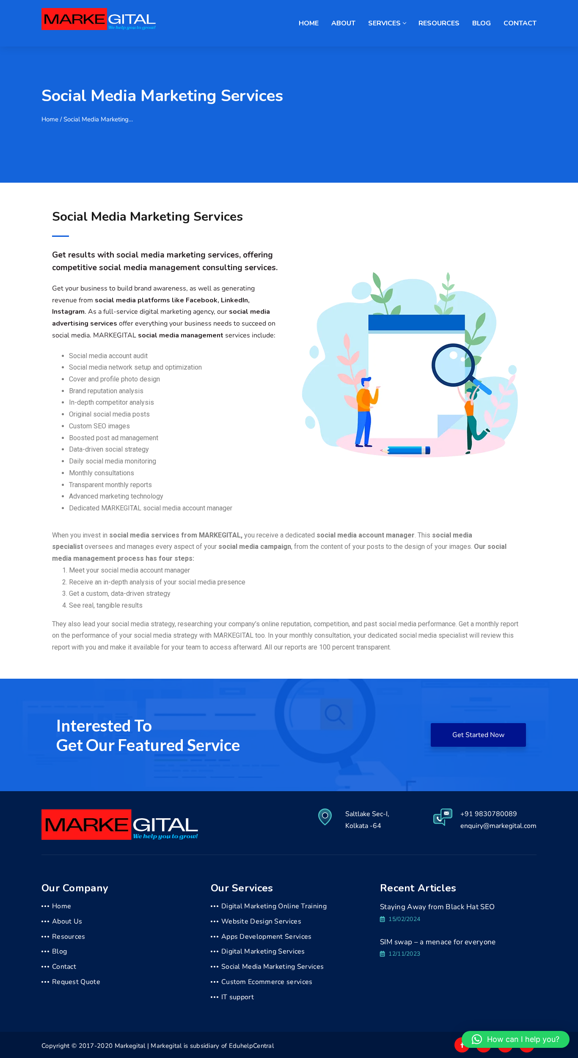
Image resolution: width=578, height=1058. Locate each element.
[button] (516, 1039)
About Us (67, 921)
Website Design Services (261, 921)
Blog (481, 23)
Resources (439, 23)
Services (384, 23)
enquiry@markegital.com (498, 826)
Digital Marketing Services (263, 951)
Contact (520, 23)
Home (309, 23)
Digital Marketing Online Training (274, 906)
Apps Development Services (266, 936)
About (343, 23)
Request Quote (76, 982)
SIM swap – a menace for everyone (438, 942)
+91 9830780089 (488, 814)
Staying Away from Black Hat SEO (437, 907)
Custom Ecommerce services (267, 982)
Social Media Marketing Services (272, 966)
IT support (237, 997)
